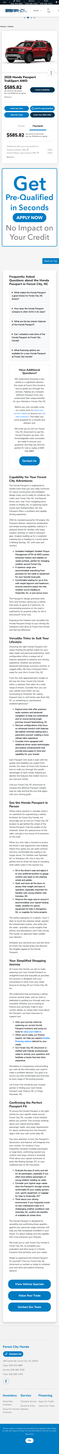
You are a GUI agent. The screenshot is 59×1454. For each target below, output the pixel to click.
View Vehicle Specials (29, 1284)
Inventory (10, 1395)
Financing (45, 1395)
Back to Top (50, 261)
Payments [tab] (38, 125)
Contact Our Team (29, 1307)
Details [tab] (21, 125)
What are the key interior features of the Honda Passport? (29, 323)
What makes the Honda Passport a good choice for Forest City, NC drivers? (29, 295)
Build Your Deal (16, 108)
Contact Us (29, 461)
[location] (56, 2)
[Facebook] (6, 1381)
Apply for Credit (46, 1401)
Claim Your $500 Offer (42, 115)
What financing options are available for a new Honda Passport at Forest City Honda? (29, 353)
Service (26, 1395)
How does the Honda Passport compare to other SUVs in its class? (28, 310)
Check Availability (42, 90)
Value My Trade (16, 115)
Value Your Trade (30, 1295)
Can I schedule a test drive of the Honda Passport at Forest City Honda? (28, 337)
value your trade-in (32, 1031)
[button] (51, 73)
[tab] (24, 17)
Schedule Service (28, 1401)
